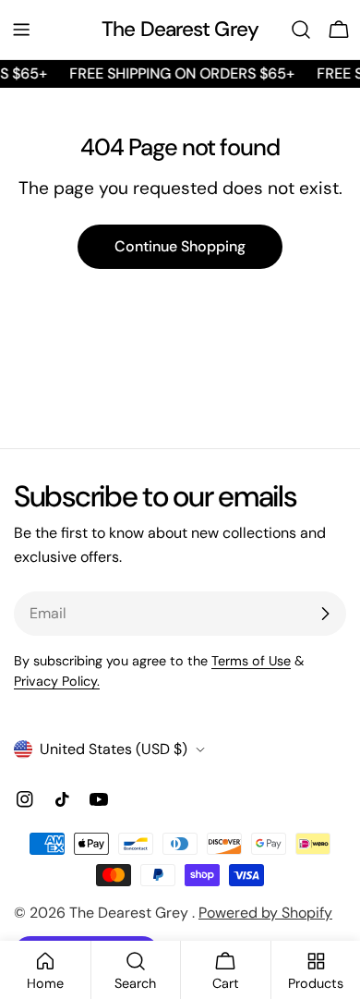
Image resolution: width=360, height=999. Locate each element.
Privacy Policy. (57, 681)
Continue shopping (180, 246)
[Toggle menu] (21, 29)
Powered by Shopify (265, 912)
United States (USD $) (113, 749)
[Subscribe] (325, 613)
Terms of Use (251, 660)
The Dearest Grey (180, 29)
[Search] (300, 29)
